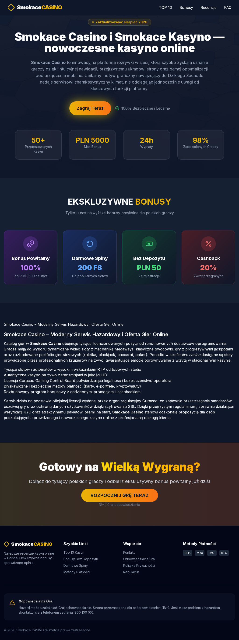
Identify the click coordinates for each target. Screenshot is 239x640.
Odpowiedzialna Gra (139, 559)
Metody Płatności (76, 572)
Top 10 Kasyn (73, 552)
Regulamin (131, 572)
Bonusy (186, 7)
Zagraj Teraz (90, 108)
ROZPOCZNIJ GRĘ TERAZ (120, 495)
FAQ (228, 7)
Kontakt (129, 552)
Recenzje (208, 7)
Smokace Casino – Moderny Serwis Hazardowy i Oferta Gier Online (63, 324)
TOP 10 (165, 7)
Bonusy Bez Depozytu (80, 559)
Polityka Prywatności (139, 565)
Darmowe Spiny (75, 565)
